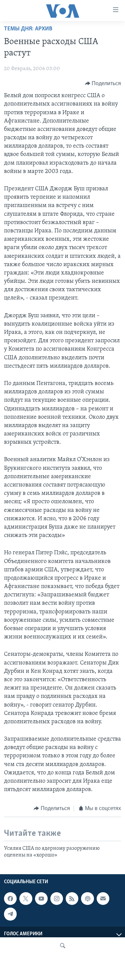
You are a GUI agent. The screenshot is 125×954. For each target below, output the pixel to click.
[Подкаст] (87, 898)
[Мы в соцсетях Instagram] (56, 898)
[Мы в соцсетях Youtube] (41, 898)
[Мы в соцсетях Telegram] (10, 914)
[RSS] (72, 898)
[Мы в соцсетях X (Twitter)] (25, 898)
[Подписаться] (103, 898)
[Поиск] (63, 945)
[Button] (103, 83)
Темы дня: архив (28, 29)
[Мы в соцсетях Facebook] (10, 898)
